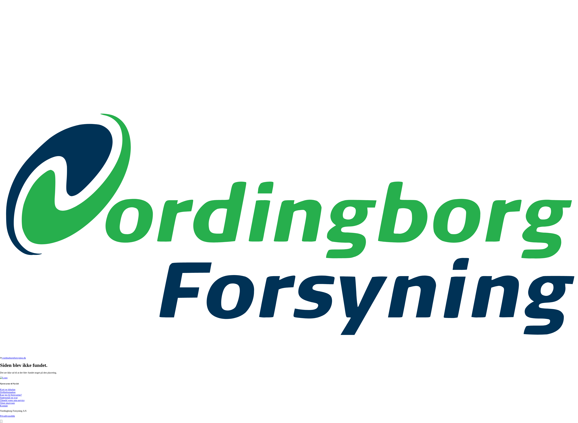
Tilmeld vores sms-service (12, 400)
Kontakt (4, 405)
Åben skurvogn (7, 403)
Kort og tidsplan (7, 389)
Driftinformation (8, 392)
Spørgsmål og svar (9, 397)
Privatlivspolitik (7, 416)
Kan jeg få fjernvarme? (11, 395)
